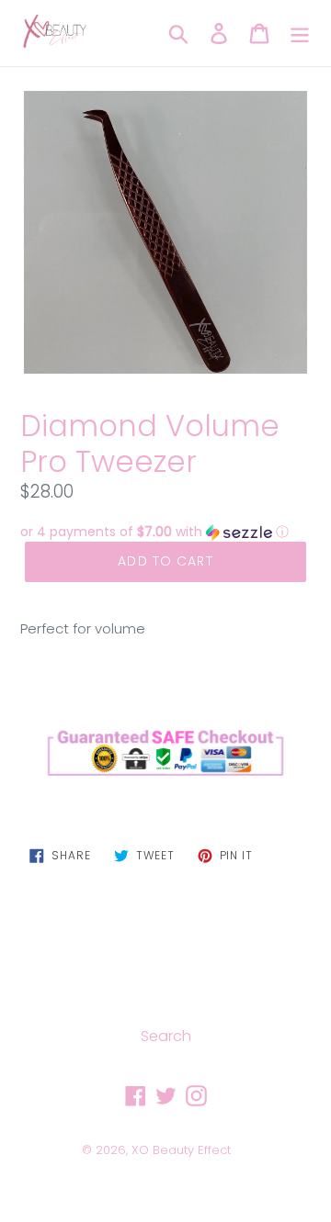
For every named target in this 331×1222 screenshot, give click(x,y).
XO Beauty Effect (181, 1150)
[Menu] (300, 33)
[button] (165, 532)
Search (166, 1036)
